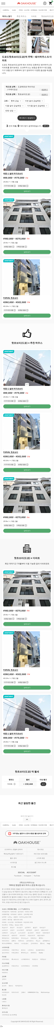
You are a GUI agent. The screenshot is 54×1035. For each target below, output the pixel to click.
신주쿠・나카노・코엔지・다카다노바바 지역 (16, 917)
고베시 (23, 992)
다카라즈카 (5, 992)
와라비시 (33, 953)
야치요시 (43, 959)
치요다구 (5, 927)
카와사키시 (15, 966)
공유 (45, 126)
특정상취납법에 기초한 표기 (13, 854)
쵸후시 (14, 941)
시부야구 (5, 933)
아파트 (34, 16)
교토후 (4, 976)
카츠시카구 (31, 935)
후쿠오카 (5, 1008)
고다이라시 (34, 943)
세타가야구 (44, 930)
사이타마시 (5, 950)
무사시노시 (24, 938)
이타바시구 (5, 935)
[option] (27, 153)
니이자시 (31, 950)
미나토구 (20, 927)
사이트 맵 (13, 862)
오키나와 (5, 1012)
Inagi (48, 943)
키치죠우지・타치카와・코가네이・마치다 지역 (17, 912)
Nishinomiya (45, 992)
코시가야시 (5, 953)
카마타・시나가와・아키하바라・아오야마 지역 (17, 922)
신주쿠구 (28, 927)
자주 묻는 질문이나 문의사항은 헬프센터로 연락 (29, 833)
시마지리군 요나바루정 (9, 1015)
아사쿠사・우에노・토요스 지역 (12, 925)
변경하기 (45, 90)
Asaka (41, 953)
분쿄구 (35, 927)
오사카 (4, 986)
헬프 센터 (13, 858)
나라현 (4, 999)
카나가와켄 (5, 963)
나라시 (4, 1001)
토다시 (23, 950)
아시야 (4, 995)
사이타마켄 (5, 947)
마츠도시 (35, 959)
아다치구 (22, 935)
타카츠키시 (19, 986)
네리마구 (14, 935)
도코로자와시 (40, 950)
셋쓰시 (11, 986)
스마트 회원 (40, 858)
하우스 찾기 (7, 16)
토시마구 (31, 933)
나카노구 (13, 933)
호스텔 (13, 867)
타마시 (16, 943)
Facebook (17, 876)
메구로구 (29, 930)
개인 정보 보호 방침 (40, 854)
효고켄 (4, 990)
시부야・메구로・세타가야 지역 (12, 920)
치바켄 (4, 957)
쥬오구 (12, 927)
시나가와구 (20, 930)
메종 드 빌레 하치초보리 (13, 173)
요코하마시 (5, 966)
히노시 (38, 941)
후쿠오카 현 (6, 1005)
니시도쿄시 (24, 943)
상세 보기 (27, 191)
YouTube (37, 876)
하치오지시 (5, 938)
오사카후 (5, 983)
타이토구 (42, 927)
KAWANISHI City (33, 992)
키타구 (38, 933)
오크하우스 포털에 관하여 (13, 849)
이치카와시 (5, 959)
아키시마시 (5, 941)
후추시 (41, 938)
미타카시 (33, 938)
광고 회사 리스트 (40, 862)
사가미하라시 (25, 966)
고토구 (12, 930)
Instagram (27, 876)
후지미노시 (24, 953)
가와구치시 (15, 950)
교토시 (4, 979)
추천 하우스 (21, 16)
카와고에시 (15, 953)
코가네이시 (30, 941)
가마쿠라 (35, 966)
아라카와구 (46, 933)
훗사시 (42, 943)
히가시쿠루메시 (7, 943)
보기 (43, 784)
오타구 (36, 930)
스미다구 (5, 930)
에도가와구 (41, 935)
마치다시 (21, 941)
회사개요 (40, 849)
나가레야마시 (25, 959)
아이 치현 (5, 970)
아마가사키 (15, 992)
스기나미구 (21, 933)
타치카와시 (15, 938)
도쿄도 (4, 909)
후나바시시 (15, 959)
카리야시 (5, 972)
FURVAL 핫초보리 (10, 298)
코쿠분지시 (46, 941)
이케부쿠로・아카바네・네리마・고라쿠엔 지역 (17, 914)
